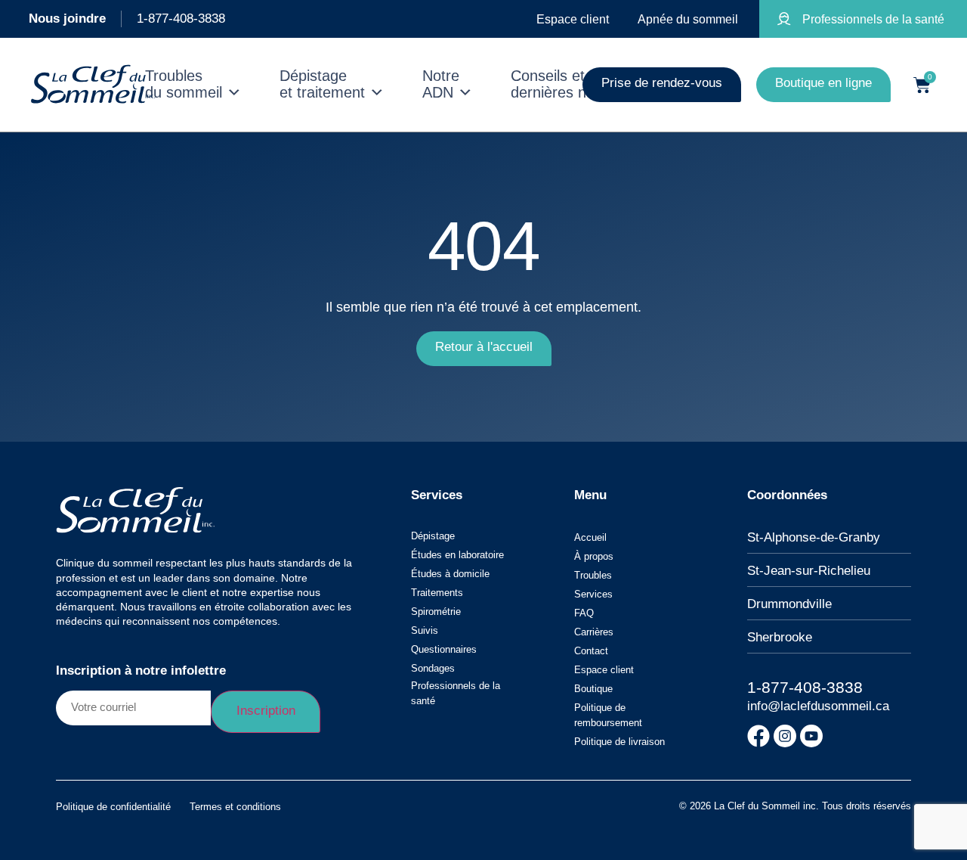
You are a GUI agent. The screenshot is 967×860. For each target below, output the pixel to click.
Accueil (590, 537)
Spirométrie (436, 611)
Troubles (593, 575)
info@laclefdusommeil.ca (818, 706)
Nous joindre (67, 18)
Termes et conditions (235, 806)
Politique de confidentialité (113, 806)
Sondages (433, 668)
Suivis (424, 630)
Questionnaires (444, 649)
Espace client (604, 669)
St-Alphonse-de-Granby (813, 537)
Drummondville (789, 604)
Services (593, 594)
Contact (591, 651)
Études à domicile (450, 573)
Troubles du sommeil (183, 84)
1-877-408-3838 (181, 18)
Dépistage (433, 536)
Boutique (593, 688)
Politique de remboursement (608, 715)
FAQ (584, 613)
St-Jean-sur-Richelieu (808, 571)
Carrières (593, 632)
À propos (593, 556)
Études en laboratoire (457, 554)
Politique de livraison (619, 741)
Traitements (437, 592)
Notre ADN (440, 84)
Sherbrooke (779, 637)
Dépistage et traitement (322, 84)
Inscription (265, 710)
